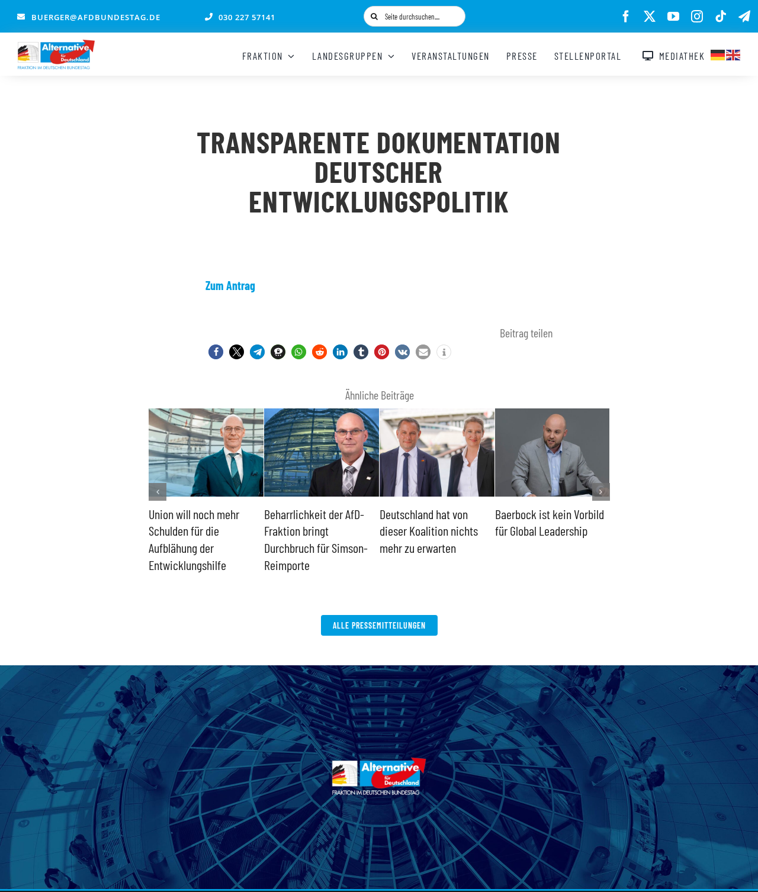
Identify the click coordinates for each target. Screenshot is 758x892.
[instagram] (697, 16)
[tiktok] (721, 16)
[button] (215, 351)
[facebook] (626, 16)
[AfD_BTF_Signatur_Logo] (56, 45)
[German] (718, 53)
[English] (733, 53)
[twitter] (650, 16)
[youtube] (673, 16)
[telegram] (744, 16)
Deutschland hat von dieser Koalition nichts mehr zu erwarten (429, 530)
